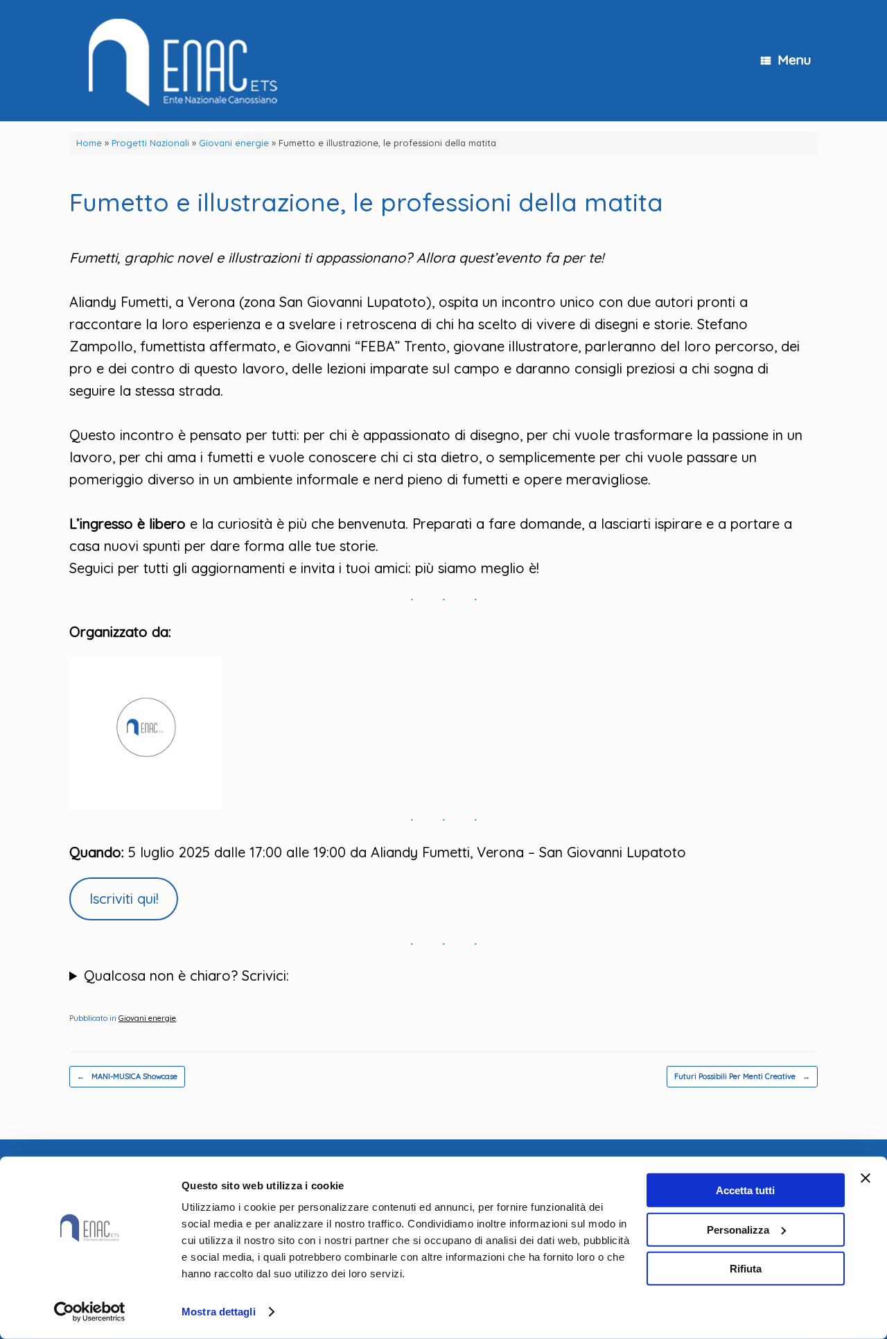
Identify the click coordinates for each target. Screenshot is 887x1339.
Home (89, 142)
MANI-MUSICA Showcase (127, 1076)
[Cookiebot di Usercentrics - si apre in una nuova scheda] (89, 1312)
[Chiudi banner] (865, 1178)
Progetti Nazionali (150, 142)
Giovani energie (234, 142)
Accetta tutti (745, 1190)
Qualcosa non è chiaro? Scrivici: (186, 975)
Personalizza (738, 1229)
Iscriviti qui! (124, 898)
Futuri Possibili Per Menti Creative (742, 1076)
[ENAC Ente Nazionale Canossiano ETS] (178, 60)
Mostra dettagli (219, 1312)
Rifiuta (746, 1269)
